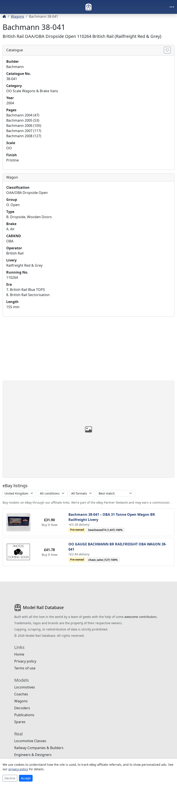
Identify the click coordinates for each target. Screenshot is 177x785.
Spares (19, 721)
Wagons (17, 16)
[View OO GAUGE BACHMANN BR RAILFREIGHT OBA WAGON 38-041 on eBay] (18, 551)
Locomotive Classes (30, 740)
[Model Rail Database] (88, 7)
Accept (26, 778)
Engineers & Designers (33, 754)
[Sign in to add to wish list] (167, 50)
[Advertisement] (88, 350)
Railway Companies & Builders (38, 747)
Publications (24, 714)
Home (19, 654)
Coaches (21, 694)
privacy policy (18, 769)
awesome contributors (140, 617)
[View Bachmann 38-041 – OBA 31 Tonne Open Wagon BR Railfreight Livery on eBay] (18, 521)
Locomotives (24, 687)
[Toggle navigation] (172, 7)
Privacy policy (25, 661)
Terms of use (24, 668)
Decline (10, 778)
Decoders (22, 708)
